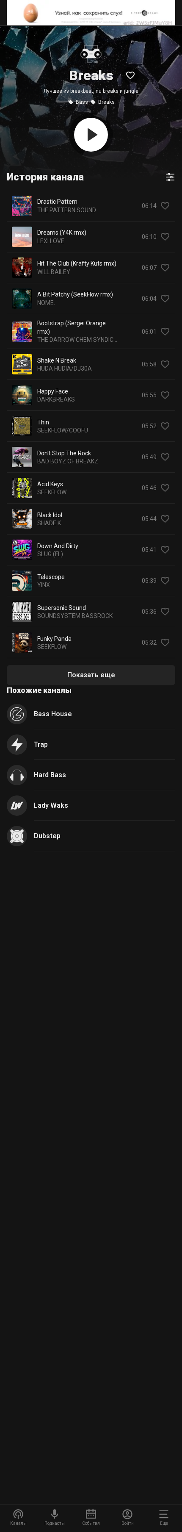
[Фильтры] (170, 177)
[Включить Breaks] (91, 135)
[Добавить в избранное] (165, 206)
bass (82, 102)
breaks (106, 102)
